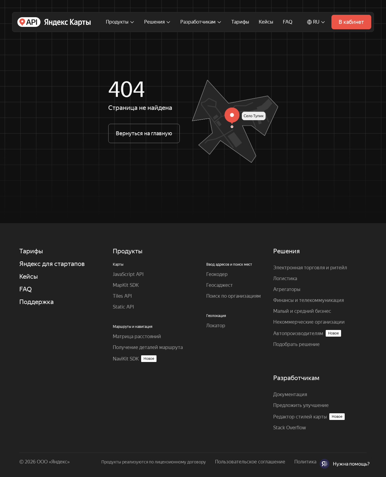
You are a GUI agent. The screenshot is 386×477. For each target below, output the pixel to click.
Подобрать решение (296, 344)
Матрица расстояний (137, 336)
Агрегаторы (286, 289)
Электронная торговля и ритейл (310, 268)
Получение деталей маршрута (148, 347)
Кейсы (266, 22)
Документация (290, 394)
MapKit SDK (126, 285)
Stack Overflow (289, 428)
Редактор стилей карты (307, 417)
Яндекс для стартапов (52, 263)
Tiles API (122, 296)
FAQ (287, 22)
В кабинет (351, 22)
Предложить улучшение (301, 405)
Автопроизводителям (306, 333)
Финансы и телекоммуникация (308, 300)
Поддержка (36, 302)
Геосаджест (219, 285)
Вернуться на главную (144, 133)
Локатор (215, 325)
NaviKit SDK (133, 359)
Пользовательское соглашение (250, 462)
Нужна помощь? (351, 464)
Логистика (285, 278)
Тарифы (240, 22)
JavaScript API (128, 274)
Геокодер (217, 274)
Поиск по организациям (233, 296)
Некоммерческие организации (309, 322)
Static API (123, 307)
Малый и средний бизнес (302, 311)
